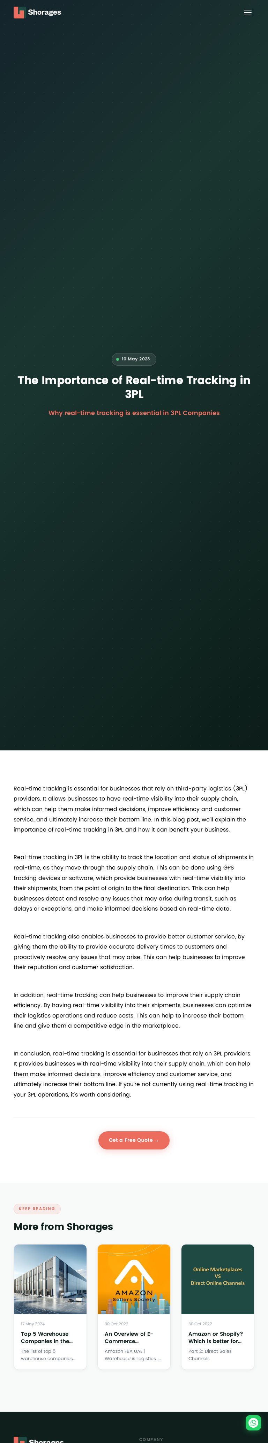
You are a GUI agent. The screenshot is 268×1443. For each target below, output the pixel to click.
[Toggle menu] (247, 12)
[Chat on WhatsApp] (253, 1422)
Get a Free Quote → (134, 1140)
